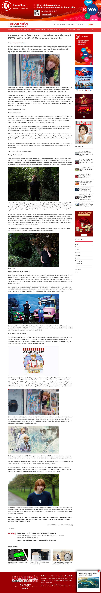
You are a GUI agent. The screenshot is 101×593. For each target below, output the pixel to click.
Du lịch (67, 29)
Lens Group (25, 588)
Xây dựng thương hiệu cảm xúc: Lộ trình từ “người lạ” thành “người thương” (86, 204)
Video (78, 29)
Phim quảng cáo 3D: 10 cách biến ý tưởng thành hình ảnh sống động (85, 176)
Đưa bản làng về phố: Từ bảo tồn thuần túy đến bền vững (85, 169)
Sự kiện (10, 29)
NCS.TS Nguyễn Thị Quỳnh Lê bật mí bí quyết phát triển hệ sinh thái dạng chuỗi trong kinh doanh (85, 197)
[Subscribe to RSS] (26, 585)
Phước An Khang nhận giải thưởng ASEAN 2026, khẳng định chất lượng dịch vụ (86, 161)
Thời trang (30, 29)
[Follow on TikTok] (24, 585)
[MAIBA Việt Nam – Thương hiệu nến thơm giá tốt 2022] (40, 555)
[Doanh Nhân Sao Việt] (18, 24)
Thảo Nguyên (22, 42)
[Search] (92, 29)
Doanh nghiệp (51, 29)
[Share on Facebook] (9, 528)
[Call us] (84, 24)
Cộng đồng (73, 29)
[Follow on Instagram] (78, 24)
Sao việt (23, 29)
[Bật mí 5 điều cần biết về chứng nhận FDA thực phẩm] (18, 555)
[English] (92, 24)
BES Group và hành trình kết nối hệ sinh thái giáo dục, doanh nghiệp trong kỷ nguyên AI (86, 153)
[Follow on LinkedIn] (28, 585)
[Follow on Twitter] (80, 24)
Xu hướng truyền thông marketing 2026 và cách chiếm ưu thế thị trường (85, 189)
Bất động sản (60, 29)
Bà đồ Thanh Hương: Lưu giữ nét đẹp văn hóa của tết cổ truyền (85, 183)
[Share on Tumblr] (15, 528)
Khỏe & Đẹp (37, 29)
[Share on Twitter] (11, 528)
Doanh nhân (16, 29)
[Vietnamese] (90, 24)
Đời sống (43, 29)
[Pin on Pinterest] (13, 528)
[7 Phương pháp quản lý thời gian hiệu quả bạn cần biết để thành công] (63, 555)
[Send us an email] (82, 24)
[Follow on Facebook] (76, 24)
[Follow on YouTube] (86, 24)
